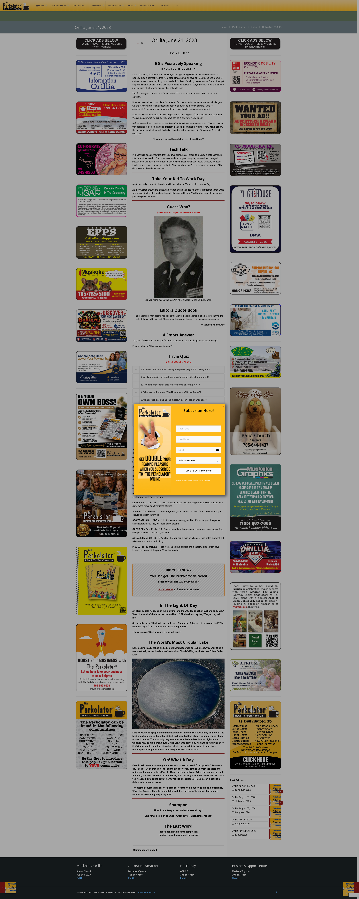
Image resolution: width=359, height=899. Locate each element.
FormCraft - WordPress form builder (193, 480)
